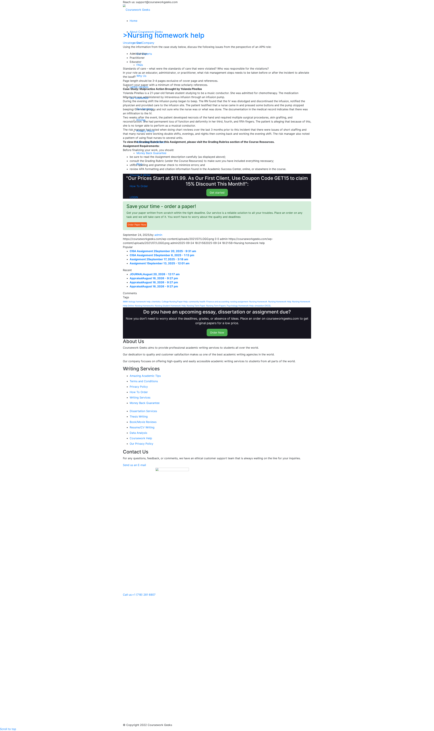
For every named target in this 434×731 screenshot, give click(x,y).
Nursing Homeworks (144, 305)
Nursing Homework (258, 301)
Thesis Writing (139, 416)
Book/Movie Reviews (143, 422)
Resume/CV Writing (142, 427)
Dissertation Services (143, 411)
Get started (217, 192)
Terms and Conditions (144, 381)
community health (197, 301)
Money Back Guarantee (145, 403)
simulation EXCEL (262, 305)
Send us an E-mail (134, 465)
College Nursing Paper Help (175, 301)
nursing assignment (239, 301)
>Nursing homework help (163, 35)
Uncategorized (132, 42)
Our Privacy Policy (141, 443)
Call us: (127, 594)
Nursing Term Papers (216, 305)
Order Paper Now (137, 224)
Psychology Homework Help (240, 305)
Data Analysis (138, 432)
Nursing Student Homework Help (170, 305)
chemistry (156, 301)
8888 (125, 301)
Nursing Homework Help (279, 301)
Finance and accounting (217, 301)
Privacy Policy (139, 386)
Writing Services (140, 397)
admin (158, 234)
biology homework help (140, 301)
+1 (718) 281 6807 (143, 594)
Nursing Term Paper (196, 305)
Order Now (217, 332)
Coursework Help (141, 438)
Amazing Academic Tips (145, 375)
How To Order (139, 392)
